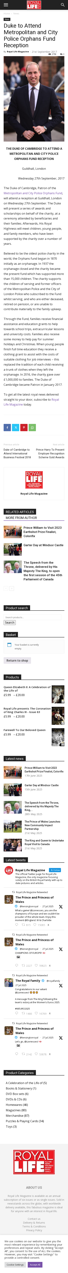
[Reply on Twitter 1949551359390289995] (17, 1013)
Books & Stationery (19, 1088)
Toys (9, 1127)
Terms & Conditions (34, 1226)
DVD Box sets (15, 1094)
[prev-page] (6, 588)
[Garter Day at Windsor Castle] (13, 549)
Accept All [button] (35, 1264)
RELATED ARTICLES (20, 512)
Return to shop (17, 660)
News (16, 13)
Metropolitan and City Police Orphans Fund (33, 193)
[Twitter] (15, 427)
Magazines (13, 1110)
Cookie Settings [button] (15, 1264)
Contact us (34, 1218)
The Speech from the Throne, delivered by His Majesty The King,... (42, 806)
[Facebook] (7, 427)
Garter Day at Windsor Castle (43, 545)
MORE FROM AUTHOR (21, 518)
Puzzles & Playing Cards (22, 1121)
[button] (6, 5)
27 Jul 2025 (47, 906)
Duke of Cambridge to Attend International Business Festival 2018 (17, 453)
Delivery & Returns (34, 1222)
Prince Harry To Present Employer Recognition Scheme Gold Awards (50, 453)
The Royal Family (27, 981)
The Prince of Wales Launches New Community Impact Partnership (42, 825)
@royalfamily (53, 980)
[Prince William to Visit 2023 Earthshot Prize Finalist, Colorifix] (13, 532)
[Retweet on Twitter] (13, 892)
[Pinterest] (24, 427)
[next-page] (11, 588)
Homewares (14, 1105)
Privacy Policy (34, 1230)
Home (7, 13)
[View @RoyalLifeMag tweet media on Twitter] (18, 957)
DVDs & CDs (14, 1099)
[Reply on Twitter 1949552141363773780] (17, 965)
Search (9, 623)
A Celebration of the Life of (24, 1083)
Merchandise (14, 1116)
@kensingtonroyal (29, 906)
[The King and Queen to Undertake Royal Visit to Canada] (13, 845)
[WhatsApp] (32, 427)
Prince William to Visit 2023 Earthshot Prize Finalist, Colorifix (43, 532)
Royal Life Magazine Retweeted (32, 892)
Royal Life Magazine (18, 51)
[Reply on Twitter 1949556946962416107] (17, 924)
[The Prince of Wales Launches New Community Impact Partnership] (13, 826)
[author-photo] (34, 488)
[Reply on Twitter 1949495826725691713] (17, 1054)
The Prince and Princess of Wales (34, 899)
